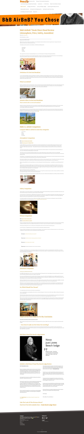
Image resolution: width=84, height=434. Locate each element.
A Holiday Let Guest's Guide (26, 11)
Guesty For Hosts (44, 431)
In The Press (46, 3)
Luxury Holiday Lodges (41, 6)
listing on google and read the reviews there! (40, 199)
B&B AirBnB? (23, 6)
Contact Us (40, 3)
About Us (35, 11)
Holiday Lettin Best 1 (31, 6)
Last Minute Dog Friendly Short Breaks (28, 3)
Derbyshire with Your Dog (48, 9)
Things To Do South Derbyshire (42, 1)
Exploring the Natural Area (53, 6)
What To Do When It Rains (55, 3)
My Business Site (31, 1)
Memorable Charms (25, 9)
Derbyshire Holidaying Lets (36, 9)
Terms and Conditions (45, 421)
